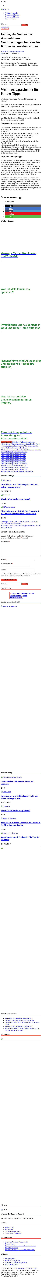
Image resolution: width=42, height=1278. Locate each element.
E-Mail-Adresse (7, 563)
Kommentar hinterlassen (15, 52)
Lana (7, 1028)
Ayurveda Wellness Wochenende (16, 1242)
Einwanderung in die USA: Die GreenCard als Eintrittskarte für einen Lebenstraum (20, 512)
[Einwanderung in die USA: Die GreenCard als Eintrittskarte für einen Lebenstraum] (8, 507)
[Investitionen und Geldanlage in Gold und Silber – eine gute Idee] (6, 480)
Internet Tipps (10, 1244)
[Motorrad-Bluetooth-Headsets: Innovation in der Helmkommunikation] (8, 818)
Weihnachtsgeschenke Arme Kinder (14, 450)
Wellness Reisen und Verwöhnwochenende (20, 1250)
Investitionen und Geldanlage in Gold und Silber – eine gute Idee (19, 485)
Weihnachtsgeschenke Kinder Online (20, 471)
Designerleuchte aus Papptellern (23, 1020)
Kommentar (5, 542)
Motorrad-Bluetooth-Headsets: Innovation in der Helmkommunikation (20, 824)
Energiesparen (10, 1259)
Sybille (7, 1020)
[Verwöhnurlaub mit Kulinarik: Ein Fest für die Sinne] (9, 833)
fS (6, 1018)
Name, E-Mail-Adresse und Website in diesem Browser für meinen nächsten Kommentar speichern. (21, 575)
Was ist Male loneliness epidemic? (15, 499)
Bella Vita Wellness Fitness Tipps (25, 1268)
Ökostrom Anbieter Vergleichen (16, 1262)
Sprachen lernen (10, 19)
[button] (9, 206)
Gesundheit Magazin (12, 15)
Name (3, 560)
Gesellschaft (5, 29)
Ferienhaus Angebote (12, 1261)
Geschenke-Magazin (12, 17)
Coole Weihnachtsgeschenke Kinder (18, 444)
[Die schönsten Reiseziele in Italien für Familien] (11, 777)
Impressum (9, 1229)
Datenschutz (9, 1227)
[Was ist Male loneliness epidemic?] (5, 495)
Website (3, 570)
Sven (7, 1022)
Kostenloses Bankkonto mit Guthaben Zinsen (20, 1246)
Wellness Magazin (11, 13)
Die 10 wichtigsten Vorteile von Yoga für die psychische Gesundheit (22, 1029)
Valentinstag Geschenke (13, 1233)
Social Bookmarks (11, 1264)
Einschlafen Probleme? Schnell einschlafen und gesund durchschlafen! (22, 596)
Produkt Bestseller (11, 1248)
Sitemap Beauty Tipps (12, 1231)
